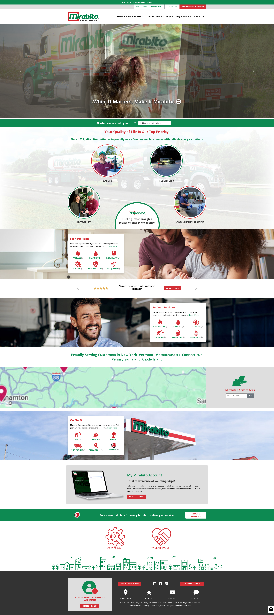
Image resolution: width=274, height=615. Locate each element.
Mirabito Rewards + (196, 515)
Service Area (172, 6)
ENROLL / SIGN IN (90, 606)
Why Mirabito (182, 16)
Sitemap (146, 605)
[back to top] (271, 610)
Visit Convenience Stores (193, 6)
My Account (156, 6)
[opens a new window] (154, 583)
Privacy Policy (135, 605)
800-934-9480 (141, 6)
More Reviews (172, 288)
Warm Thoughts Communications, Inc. (175, 605)
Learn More (112, 246)
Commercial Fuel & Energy (159, 16)
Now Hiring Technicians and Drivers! (137, 2)
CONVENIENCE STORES (191, 584)
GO (250, 395)
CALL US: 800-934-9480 (129, 584)
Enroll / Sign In (136, 497)
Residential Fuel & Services (129, 16)
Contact (198, 16)
